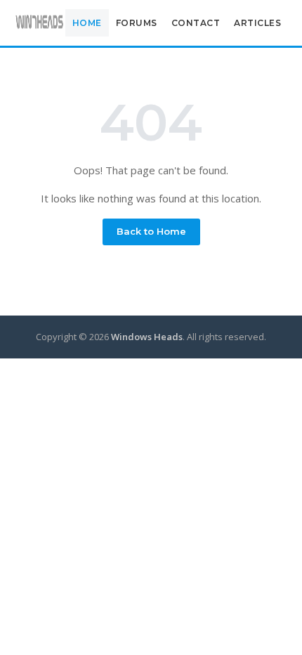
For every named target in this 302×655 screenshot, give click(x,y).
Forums (136, 23)
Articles (257, 23)
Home (87, 23)
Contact (196, 23)
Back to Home (151, 231)
